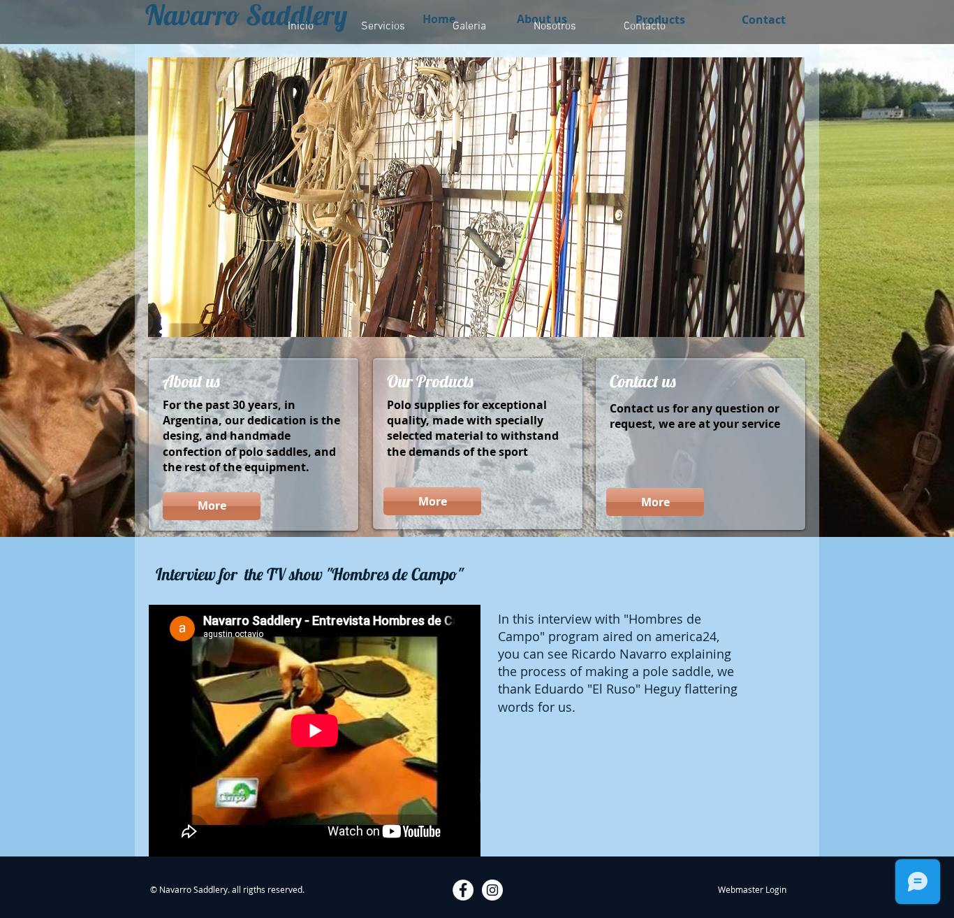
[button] (476, 197)
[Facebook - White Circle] (463, 890)
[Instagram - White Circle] (492, 890)
